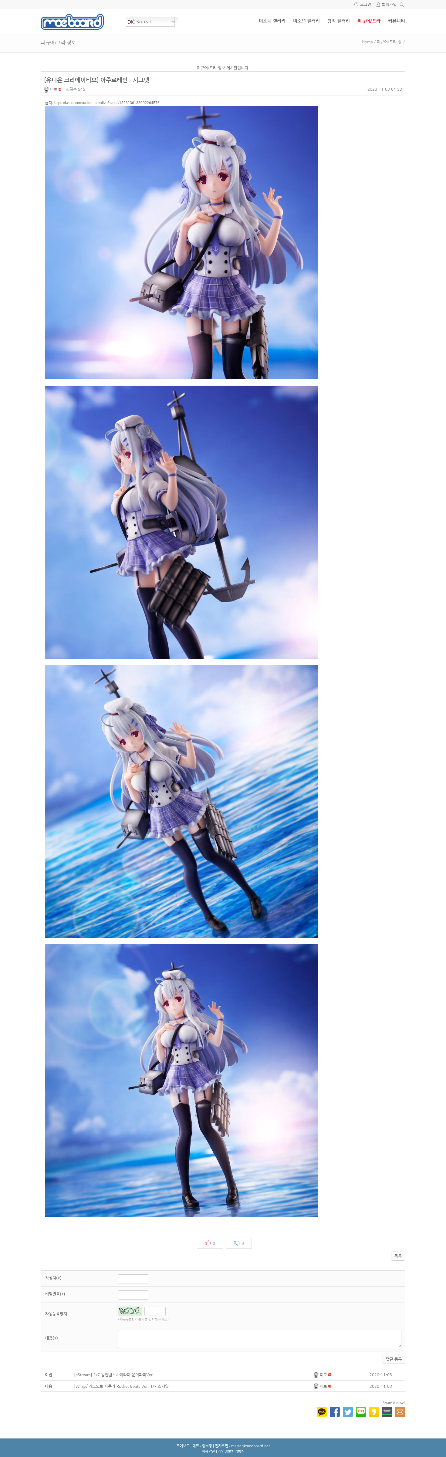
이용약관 (208, 1451)
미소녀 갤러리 (272, 20)
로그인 (365, 4)
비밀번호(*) (55, 1294)
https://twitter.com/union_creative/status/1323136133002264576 (107, 103)
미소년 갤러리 (306, 20)
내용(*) (51, 1338)
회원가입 (389, 4)
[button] (47, 89)
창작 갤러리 (338, 20)
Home (367, 41)
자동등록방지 (56, 1313)
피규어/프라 (368, 20)
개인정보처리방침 (231, 1451)
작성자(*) (53, 1278)
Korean (144, 21)
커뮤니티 (396, 20)
